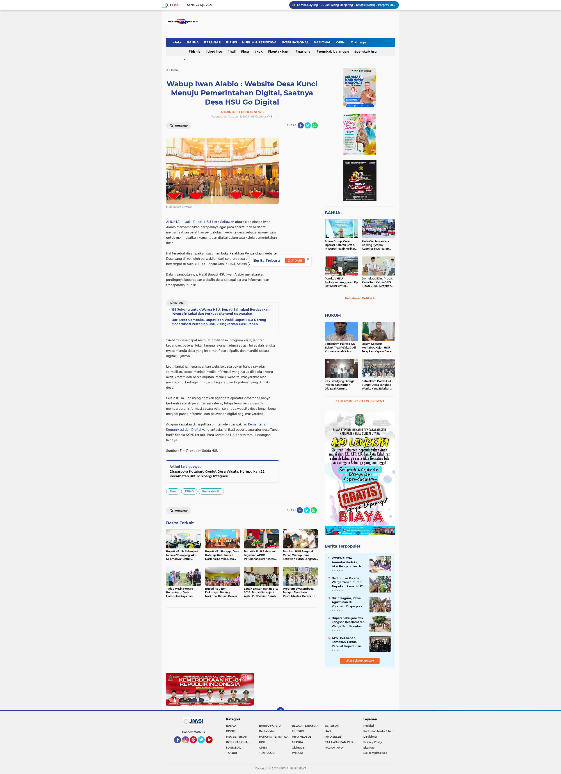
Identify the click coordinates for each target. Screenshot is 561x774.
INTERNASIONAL (295, 42)
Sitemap (369, 747)
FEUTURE (298, 731)
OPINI (341, 42)
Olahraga (358, 42)
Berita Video (267, 731)
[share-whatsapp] (315, 125)
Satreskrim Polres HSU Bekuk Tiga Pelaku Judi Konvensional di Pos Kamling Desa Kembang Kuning (341, 347)
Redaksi (368, 725)
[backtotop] (280, 711)
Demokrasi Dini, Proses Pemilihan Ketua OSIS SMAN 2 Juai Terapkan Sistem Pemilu (377, 282)
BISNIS (231, 42)
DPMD (189, 491)
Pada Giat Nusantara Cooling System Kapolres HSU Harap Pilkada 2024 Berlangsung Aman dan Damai (377, 245)
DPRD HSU (215, 51)
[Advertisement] (242, 642)
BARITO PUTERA (270, 725)
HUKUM (333, 315)
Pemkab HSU (366, 51)
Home (174, 5)
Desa (173, 491)
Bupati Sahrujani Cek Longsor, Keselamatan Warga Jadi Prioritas (348, 622)
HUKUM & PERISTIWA (259, 42)
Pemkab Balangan (334, 51)
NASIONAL (322, 42)
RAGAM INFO (334, 747)
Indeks (175, 42)
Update (296, 260)
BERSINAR (212, 42)
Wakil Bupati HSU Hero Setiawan (209, 222)
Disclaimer (370, 736)
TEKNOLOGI (267, 752)
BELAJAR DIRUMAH (305, 725)
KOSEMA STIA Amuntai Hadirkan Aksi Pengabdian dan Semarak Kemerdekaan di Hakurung (348, 562)
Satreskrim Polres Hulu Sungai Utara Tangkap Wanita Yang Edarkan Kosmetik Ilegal (377, 384)
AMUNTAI (173, 222)
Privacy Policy (372, 742)
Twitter (203, 745)
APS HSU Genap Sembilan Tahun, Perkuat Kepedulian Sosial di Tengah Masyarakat (346, 642)
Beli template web (375, 752)
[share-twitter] (308, 125)
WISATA (297, 752)
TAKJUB (231, 752)
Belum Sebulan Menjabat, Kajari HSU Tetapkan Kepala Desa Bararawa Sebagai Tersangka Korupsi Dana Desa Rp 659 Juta (378, 347)
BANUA (193, 42)
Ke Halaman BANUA (359, 298)
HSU (246, 51)
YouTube (212, 745)
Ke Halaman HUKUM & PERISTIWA (359, 400)
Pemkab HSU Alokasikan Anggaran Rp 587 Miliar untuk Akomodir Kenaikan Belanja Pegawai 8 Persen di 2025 (341, 282)
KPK (259, 51)
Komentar (181, 125)
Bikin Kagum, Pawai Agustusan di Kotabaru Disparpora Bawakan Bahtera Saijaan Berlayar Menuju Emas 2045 (347, 602)
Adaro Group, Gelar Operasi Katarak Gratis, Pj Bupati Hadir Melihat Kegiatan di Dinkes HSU (340, 245)
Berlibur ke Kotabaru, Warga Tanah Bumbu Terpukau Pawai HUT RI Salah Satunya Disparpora (348, 582)
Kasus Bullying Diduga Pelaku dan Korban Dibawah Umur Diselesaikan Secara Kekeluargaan (339, 384)
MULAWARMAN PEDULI (341, 742)
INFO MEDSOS (302, 736)
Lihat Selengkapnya (359, 660)
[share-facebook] (301, 125)
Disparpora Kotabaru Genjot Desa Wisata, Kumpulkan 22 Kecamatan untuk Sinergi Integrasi (217, 473)
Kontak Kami (280, 51)
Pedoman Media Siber (377, 731)
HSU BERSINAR (236, 736)
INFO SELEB (333, 736)
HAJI (233, 51)
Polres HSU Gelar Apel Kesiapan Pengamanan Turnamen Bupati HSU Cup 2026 (346, 5)
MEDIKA (297, 742)
